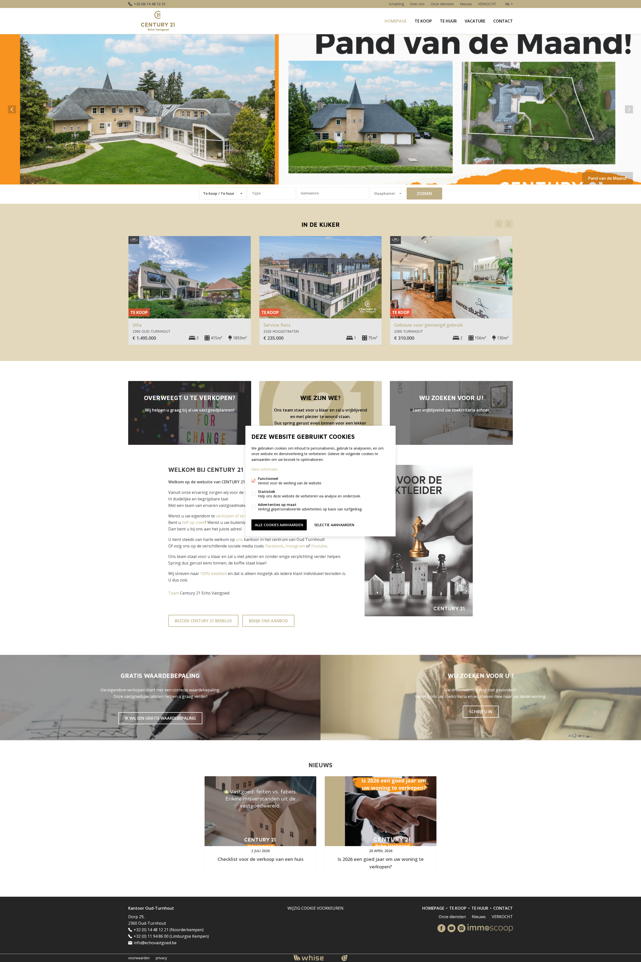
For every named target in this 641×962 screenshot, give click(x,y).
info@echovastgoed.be (155, 942)
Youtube (319, 546)
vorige (12, 109)
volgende (629, 109)
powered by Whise (315, 957)
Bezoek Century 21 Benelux (203, 621)
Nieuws (466, 4)
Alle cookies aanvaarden (279, 524)
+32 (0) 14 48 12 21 (150, 4)
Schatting (396, 4)
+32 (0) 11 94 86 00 (151, 936)
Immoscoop (490, 928)
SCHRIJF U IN (480, 711)
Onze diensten (442, 4)
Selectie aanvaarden (334, 524)
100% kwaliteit (213, 573)
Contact (503, 21)
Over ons (417, 4)
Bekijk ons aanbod (268, 621)
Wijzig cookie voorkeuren (315, 908)
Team (173, 593)
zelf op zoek (193, 522)
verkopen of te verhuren (239, 516)
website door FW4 (345, 958)
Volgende (509, 224)
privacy (161, 957)
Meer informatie (264, 469)
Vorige (499, 224)
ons (239, 539)
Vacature (475, 21)
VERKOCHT (487, 4)
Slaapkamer (384, 193)
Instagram (295, 546)
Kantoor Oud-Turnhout (151, 908)
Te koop (423, 21)
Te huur (448, 21)
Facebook (274, 546)
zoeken (424, 193)
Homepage (396, 21)
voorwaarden (139, 957)
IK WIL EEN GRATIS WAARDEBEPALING (160, 718)
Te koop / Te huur (218, 193)
